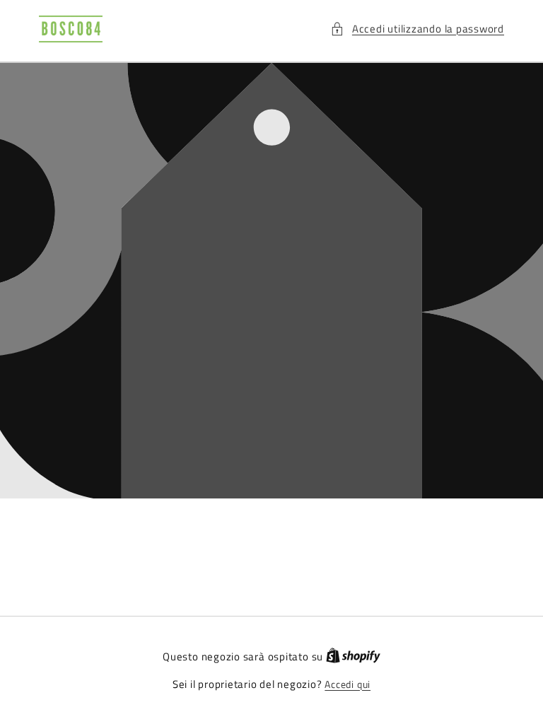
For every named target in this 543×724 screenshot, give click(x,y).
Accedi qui (347, 684)
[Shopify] (353, 657)
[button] (417, 29)
